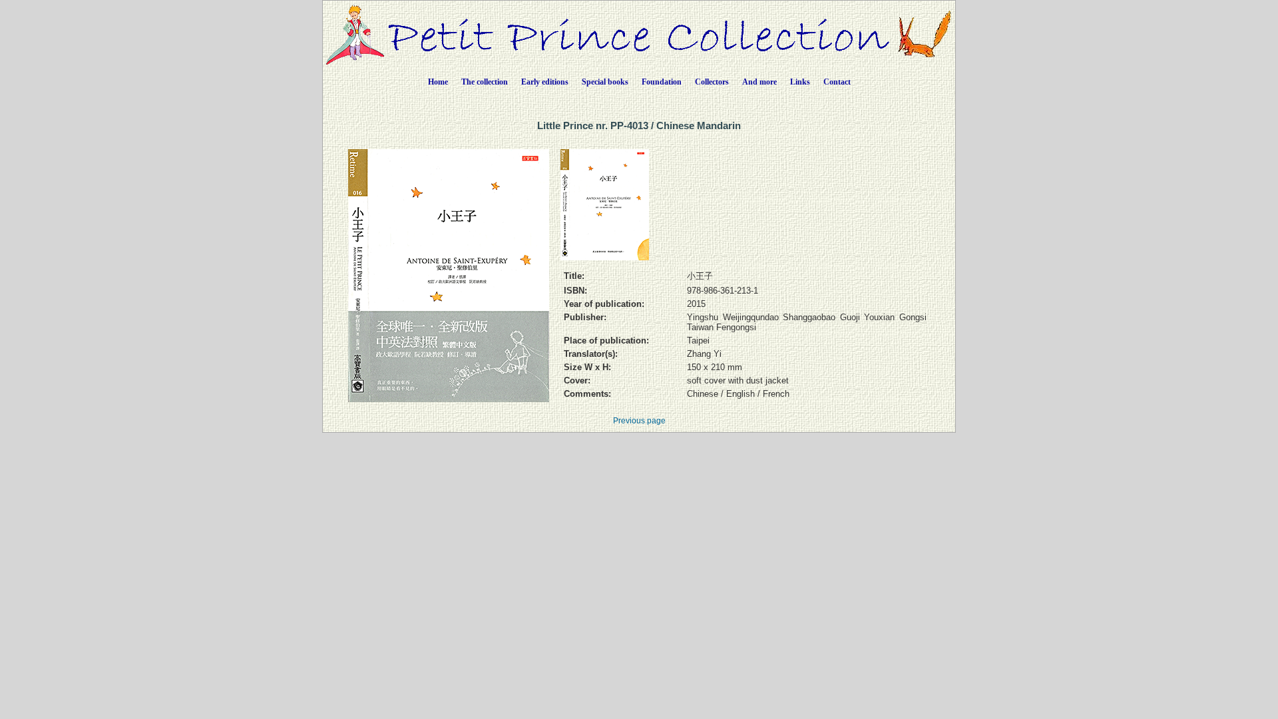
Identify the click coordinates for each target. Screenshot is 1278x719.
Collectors (712, 82)
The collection (484, 82)
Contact (837, 82)
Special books (605, 82)
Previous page (639, 420)
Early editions (544, 82)
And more (759, 82)
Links (800, 82)
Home (438, 82)
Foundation (662, 82)
